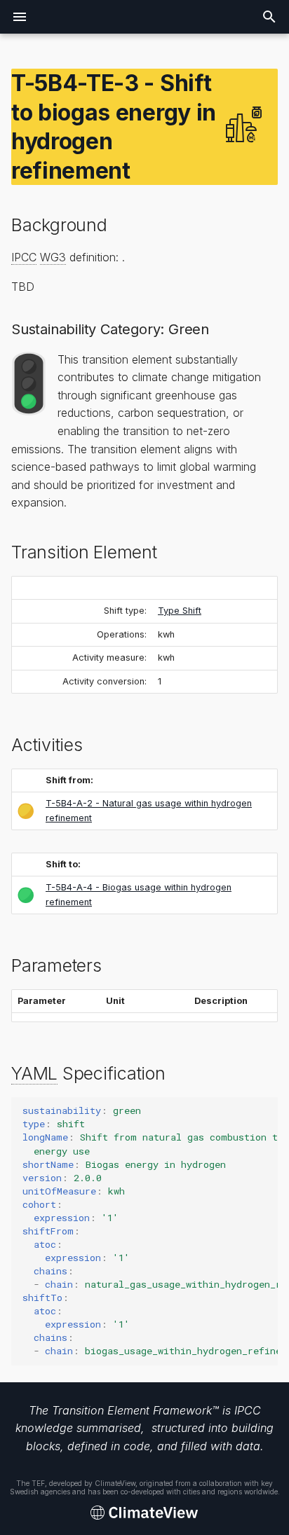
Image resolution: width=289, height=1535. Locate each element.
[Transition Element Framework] (144, 1513)
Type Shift (179, 610)
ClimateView (115, 1483)
